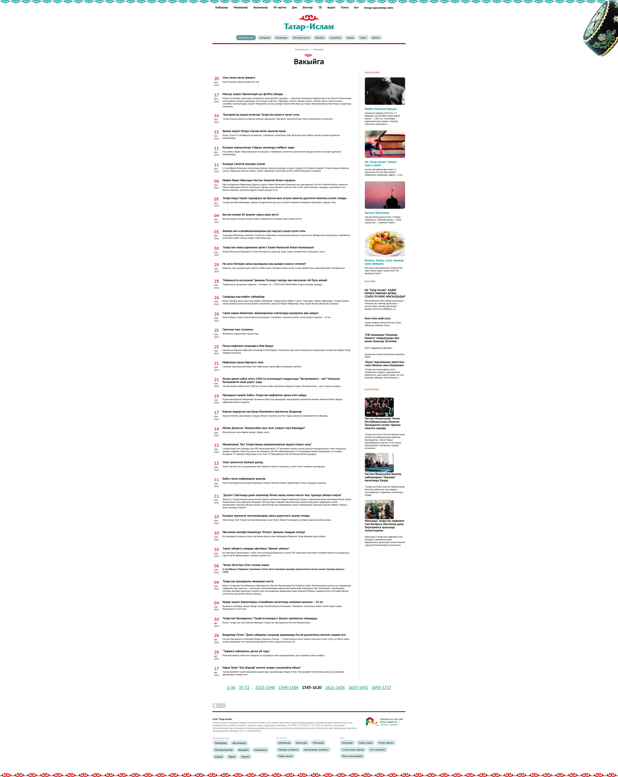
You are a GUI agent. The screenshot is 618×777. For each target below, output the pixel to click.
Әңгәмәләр (260, 7)
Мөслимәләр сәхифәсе (316, 749)
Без (356, 7)
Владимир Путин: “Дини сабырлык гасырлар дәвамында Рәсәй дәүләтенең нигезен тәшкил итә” (284, 634)
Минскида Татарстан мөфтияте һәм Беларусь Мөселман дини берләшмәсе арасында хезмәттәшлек (384, 525)
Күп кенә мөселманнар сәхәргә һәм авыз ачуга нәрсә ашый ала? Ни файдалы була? (384, 271)
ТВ (320, 7)
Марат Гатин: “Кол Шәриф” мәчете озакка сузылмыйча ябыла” (262, 667)
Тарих (363, 37)
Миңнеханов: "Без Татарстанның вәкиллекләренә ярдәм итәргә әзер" (267, 444)
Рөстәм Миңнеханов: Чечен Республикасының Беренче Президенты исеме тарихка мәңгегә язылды (382, 423)
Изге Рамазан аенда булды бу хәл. (241, 81)
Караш (350, 37)
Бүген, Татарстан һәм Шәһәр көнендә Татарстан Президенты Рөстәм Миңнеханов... (267, 622)
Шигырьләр (284, 742)
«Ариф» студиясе (389, 724)
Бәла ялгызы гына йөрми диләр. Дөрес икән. (246, 432)
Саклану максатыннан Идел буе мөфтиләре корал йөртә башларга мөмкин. (262, 366)
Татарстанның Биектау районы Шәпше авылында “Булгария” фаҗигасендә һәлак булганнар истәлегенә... (278, 118)
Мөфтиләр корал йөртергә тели (243, 362)
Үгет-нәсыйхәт (377, 749)
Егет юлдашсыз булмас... (379, 347)
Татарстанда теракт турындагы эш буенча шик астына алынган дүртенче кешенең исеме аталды (284, 198)
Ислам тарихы (386, 742)
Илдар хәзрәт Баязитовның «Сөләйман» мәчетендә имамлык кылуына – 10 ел (273, 602)
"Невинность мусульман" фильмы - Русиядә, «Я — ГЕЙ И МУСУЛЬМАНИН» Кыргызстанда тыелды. (273, 284)
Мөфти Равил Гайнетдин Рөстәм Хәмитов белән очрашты (259, 180)
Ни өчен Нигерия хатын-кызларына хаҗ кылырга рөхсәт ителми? (264, 263)
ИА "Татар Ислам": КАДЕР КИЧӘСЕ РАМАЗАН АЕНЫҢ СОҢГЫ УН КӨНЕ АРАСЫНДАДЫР (385, 293)
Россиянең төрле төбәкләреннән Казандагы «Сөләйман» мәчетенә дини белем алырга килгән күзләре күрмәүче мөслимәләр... (282, 153)
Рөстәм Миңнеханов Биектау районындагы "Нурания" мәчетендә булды (383, 477)
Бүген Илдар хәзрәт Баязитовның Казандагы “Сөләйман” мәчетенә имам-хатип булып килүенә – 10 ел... (277, 317)
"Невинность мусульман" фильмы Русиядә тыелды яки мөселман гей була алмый (275, 280)
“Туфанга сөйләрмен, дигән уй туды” (246, 651)
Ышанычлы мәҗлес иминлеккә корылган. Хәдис (385, 355)
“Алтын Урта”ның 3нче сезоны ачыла (246, 564)
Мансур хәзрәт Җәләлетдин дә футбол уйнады (253, 94)
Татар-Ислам (301, 49)
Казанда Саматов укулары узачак (244, 163)
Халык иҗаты (285, 756)
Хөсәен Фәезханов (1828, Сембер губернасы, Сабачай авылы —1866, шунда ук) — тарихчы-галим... (383, 220)
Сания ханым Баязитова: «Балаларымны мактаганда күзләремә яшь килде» (270, 313)
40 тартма (279, 7)
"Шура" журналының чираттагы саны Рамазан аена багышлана (384, 363)
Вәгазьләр (347, 742)
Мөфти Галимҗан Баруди (381, 108)
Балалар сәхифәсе (288, 749)
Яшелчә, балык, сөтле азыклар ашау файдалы (384, 262)
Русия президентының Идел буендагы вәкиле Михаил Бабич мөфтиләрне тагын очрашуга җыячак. (275, 483)
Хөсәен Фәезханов (377, 212)
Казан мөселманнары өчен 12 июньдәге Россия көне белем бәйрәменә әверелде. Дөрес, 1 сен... (384, 172)
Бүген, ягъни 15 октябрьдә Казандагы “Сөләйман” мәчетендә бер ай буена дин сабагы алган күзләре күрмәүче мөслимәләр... (281, 136)
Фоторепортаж (301, 37)
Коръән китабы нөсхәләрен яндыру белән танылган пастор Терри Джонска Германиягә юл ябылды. (275, 415)
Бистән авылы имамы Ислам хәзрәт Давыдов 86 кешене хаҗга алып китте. (262, 218)
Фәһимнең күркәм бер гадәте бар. (241, 333)
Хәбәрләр (222, 7)
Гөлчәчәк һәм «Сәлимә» (238, 329)
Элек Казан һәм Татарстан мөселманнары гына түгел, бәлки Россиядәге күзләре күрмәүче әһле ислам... (277, 520)
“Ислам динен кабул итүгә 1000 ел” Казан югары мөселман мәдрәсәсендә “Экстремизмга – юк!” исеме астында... (282, 386)
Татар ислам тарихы (353, 749)
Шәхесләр (301, 742)
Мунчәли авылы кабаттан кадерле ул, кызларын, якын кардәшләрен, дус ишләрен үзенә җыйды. (274, 655)
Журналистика (246, 37)
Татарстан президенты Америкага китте (248, 581)
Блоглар (308, 7)
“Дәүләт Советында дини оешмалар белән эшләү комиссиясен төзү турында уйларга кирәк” (282, 495)
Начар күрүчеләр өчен (378, 7)
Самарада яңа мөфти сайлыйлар (244, 296)
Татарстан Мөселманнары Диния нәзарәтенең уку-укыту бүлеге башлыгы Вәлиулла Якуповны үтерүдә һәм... (280, 202)
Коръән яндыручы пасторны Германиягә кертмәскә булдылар (262, 411)
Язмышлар (318, 742)
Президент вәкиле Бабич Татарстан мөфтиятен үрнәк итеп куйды (264, 395)
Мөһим (376, 37)
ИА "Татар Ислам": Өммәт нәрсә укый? (381, 163)
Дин (294, 7)
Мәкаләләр (241, 7)
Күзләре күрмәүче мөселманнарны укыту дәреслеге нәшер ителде (266, 515)
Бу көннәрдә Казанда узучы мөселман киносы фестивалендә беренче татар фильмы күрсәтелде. (274, 536)
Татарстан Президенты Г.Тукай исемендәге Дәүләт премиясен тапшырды (270, 618)
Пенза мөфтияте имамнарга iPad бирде (248, 345)
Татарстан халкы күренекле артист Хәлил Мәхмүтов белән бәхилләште (268, 247)
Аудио (331, 7)
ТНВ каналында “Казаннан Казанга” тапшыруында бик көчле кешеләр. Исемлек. (382, 338)
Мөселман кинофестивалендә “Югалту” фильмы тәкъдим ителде (264, 532)
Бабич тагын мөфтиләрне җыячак (244, 478)
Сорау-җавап (366, 742)
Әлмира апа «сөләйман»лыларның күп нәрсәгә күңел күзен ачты (264, 231)
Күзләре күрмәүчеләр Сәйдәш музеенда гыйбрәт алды (258, 147)
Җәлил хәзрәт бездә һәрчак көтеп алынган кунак (254, 131)
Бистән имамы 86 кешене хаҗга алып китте (251, 214)
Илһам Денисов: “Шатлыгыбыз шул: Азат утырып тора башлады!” (264, 428)
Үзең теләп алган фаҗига (239, 77)
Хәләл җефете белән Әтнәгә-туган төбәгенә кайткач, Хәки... (383, 324)
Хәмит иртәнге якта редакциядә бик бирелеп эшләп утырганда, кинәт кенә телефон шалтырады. (274, 466)
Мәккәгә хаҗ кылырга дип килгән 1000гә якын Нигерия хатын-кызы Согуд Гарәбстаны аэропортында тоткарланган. (284, 268)
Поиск (345, 7)
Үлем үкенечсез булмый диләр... (243, 462)
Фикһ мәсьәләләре (352, 756)
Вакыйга (319, 37)
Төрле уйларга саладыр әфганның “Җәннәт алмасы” (256, 548)
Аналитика (335, 37)
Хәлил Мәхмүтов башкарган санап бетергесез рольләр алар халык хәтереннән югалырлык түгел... (274, 251)
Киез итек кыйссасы (378, 318)
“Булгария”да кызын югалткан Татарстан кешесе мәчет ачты (261, 114)
